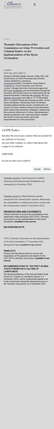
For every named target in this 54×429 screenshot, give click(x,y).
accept (37, 169)
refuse (47, 169)
